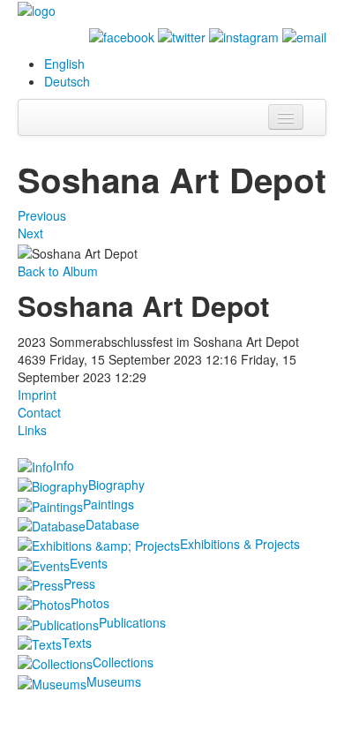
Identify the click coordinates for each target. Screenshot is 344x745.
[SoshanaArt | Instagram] (244, 35)
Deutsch (67, 81)
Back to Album (58, 271)
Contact (39, 412)
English (64, 63)
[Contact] (304, 35)
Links (32, 430)
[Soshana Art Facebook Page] (121, 35)
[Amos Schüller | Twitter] (182, 35)
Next (30, 233)
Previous (42, 215)
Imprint (37, 394)
